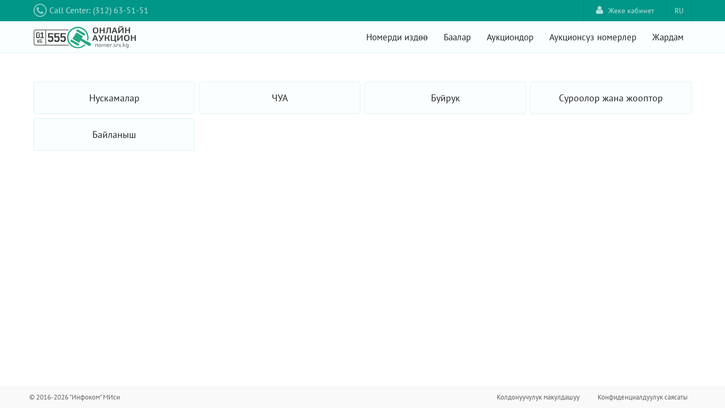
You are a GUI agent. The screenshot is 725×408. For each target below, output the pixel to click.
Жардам (668, 37)
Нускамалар (114, 98)
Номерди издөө (397, 37)
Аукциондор (510, 37)
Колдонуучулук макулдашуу (538, 397)
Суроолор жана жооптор (611, 98)
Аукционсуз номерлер (592, 37)
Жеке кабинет (631, 10)
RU (679, 10)
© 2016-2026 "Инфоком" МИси (74, 397)
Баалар (457, 37)
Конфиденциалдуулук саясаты (643, 397)
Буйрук (445, 98)
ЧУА (280, 98)
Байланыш (114, 134)
